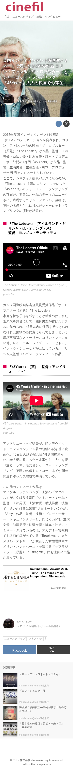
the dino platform (41, 764)
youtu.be (8, 294)
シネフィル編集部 (27, 101)
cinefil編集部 (49, 101)
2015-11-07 (23, 98)
